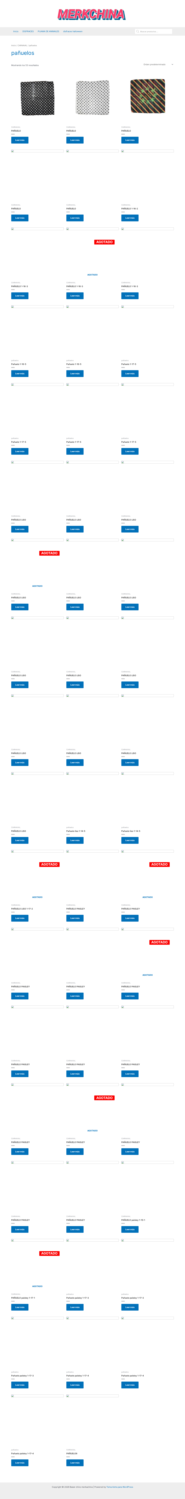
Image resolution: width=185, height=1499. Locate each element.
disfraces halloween (72, 31)
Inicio (15, 31)
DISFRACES (28, 31)
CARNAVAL (22, 45)
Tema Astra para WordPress (119, 1487)
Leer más (19, 140)
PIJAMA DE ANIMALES (48, 31)
